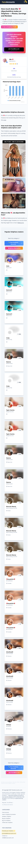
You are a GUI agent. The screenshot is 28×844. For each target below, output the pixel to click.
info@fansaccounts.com (8, 837)
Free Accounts (5, 812)
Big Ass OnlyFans (6, 818)
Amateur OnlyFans (6, 816)
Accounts (8, 2)
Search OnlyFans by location (9, 814)
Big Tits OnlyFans (6, 820)
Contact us (4, 835)
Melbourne (21, 223)
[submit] (14, 49)
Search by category (13, 238)
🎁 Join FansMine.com (13, 772)
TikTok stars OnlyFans (7, 822)
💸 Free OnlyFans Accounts (13, 243)
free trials (19, 796)
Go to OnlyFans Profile (10, 27)
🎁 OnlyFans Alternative (13, 248)
